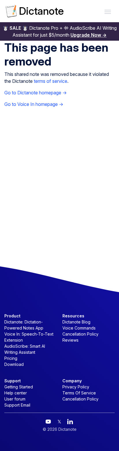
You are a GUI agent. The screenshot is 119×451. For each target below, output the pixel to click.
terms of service (50, 81)
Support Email (17, 405)
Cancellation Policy (80, 334)
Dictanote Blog (76, 321)
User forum (14, 398)
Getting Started (18, 386)
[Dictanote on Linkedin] (70, 421)
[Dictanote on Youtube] (48, 421)
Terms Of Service (79, 392)
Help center (15, 392)
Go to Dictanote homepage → (35, 93)
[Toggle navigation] (107, 11)
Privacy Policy (75, 386)
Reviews (70, 340)
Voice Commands (79, 327)
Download (14, 364)
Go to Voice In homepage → (33, 104)
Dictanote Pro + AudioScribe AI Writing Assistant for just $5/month (60, 31)
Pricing (10, 358)
